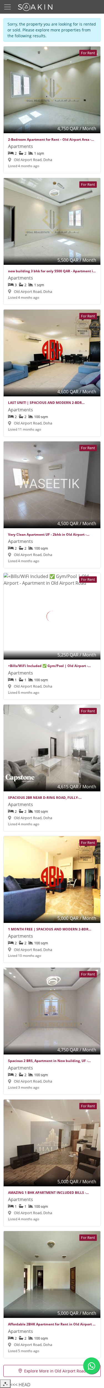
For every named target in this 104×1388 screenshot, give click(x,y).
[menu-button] (7, 7)
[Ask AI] (5, 1383)
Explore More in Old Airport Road (55, 1371)
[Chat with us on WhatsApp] (91, 1365)
